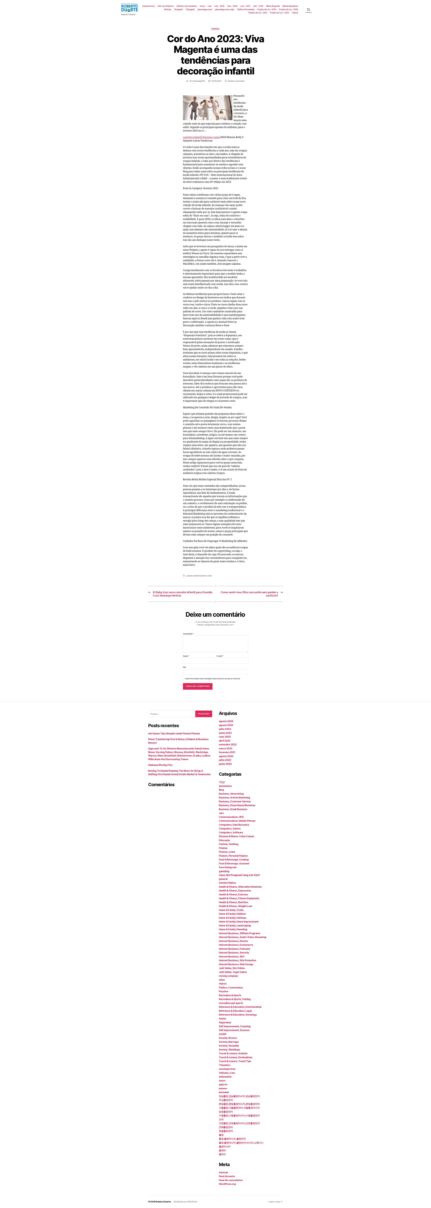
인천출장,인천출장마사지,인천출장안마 (239, 1123)
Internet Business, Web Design (236, 964)
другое (223, 1084)
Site (184, 667)
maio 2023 (225, 736)
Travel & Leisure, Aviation (233, 1053)
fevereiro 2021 (227, 752)
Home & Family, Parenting (233, 929)
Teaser (295, 12)
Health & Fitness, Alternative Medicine (240, 886)
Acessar (223, 1172)
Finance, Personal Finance (233, 855)
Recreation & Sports (230, 995)
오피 (221, 1119)
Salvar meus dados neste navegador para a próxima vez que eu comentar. (212, 679)
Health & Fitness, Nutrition (233, 902)
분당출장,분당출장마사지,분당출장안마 (239, 1103)
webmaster (225, 1076)
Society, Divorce (228, 1038)
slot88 (222, 1034)
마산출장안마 (226, 1100)
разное (223, 1088)
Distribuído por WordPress (185, 1201)
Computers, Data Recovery (234, 824)
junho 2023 (225, 733)
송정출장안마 (226, 1111)
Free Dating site (228, 867)
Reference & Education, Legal (235, 1010)
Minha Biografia (273, 6)
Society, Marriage (229, 1041)
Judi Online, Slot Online (232, 968)
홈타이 (222, 1154)
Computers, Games (230, 828)
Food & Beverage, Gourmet (234, 863)
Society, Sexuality (229, 1045)
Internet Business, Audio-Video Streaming (242, 937)
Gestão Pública (227, 882)
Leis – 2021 (245, 6)
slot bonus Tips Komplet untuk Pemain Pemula (174, 733)
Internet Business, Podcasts (234, 948)
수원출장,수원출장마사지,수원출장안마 (239, 1115)
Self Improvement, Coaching (235, 1026)
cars (221, 813)
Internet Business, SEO (231, 956)
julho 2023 (225, 729)
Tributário (224, 1065)
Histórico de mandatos (187, 6)
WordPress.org (227, 1184)
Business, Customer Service (235, 801)
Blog (221, 789)
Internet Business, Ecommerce (236, 944)
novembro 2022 (228, 744)
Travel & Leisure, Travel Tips (235, 1061)
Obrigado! (178, 9)
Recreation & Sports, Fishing (235, 999)
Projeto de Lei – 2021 (257, 12)
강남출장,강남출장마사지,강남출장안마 (239, 1096)
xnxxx (222, 1080)
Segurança (225, 1022)
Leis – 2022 (258, 6)
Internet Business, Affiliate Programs (239, 933)
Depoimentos (148, 6)
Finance (223, 848)
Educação (224, 840)
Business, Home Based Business (237, 805)
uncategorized (227, 1069)
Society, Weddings (229, 1049)
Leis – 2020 (232, 6)
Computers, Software (231, 832)
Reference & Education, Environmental (240, 1007)
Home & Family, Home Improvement (239, 921)
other (222, 979)
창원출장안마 (226, 1131)
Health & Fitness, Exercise (233, 894)
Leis (209, 6)
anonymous (225, 786)
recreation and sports (231, 1003)
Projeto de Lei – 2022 (279, 12)
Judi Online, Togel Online (233, 972)
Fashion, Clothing (228, 844)
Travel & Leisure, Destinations (235, 1057)
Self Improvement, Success (234, 1030)
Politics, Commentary (231, 987)
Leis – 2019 (219, 6)
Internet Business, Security (234, 952)
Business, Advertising (231, 793)
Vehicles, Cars (227, 1072)
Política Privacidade (245, 9)
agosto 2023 (226, 725)
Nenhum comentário (236, 81)
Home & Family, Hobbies (232, 913)
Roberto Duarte (163, 1201)
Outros (222, 983)
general (215, 29)
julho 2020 (225, 760)
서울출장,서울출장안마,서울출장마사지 (239, 1107)
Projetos (223, 991)
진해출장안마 (226, 1127)
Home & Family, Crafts (231, 910)
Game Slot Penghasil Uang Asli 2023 (239, 875)
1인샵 (222, 782)
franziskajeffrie (199, 81)
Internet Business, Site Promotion (237, 960)
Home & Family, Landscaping (235, 925)
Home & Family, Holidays (232, 917)
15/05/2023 (216, 81)
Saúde (222, 1018)
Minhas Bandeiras (290, 6)
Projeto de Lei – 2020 (288, 9)
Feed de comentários (231, 1180)
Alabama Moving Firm (160, 765)
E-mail (220, 656)
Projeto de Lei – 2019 (266, 9)
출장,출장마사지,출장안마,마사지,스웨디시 (241, 1142)
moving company (228, 975)
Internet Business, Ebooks (233, 941)
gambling (224, 871)
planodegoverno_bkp (224, 9)
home (202, 6)
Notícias (167, 9)
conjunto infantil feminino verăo (201, 137)
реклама (224, 1092)
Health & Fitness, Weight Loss (235, 906)
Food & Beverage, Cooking (234, 859)
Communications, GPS (231, 817)
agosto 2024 (226, 721)
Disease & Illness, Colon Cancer (236, 836)
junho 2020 (225, 764)
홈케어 (222, 1150)
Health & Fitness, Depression (235, 890)
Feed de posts (227, 1176)
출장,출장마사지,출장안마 (232, 1138)
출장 (221, 1134)
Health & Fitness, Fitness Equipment (239, 898)
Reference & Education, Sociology (238, 1014)
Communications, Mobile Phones (237, 820)
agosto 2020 (226, 756)
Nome (186, 656)
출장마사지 (225, 1146)
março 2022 (225, 748)
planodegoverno (205, 9)
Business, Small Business (233, 809)
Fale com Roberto (166, 6)
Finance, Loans (227, 851)
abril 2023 (224, 740)
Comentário (188, 634)
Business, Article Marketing (234, 797)
